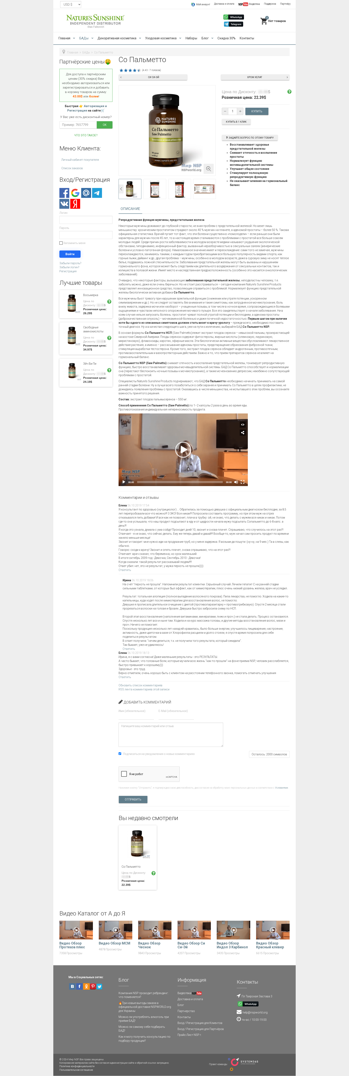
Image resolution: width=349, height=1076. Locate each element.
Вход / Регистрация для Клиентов (200, 1023)
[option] (130, 189)
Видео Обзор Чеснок (149, 945)
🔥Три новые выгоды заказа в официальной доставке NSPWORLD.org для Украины (145, 1006)
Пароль (64, 228)
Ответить (125, 570)
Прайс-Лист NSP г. (190, 1034)
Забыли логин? (69, 267)
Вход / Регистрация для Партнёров (201, 1029)
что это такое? (86, 135)
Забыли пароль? (70, 263)
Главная (64, 38)
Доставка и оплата (224, 3)
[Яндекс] (75, 204)
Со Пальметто (131, 866)
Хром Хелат (254, 77)
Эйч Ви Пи (89, 363)
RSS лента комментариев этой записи (144, 689)
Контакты (247, 38)
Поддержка (270, 3)
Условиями (281, 787)
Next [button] (213, 188)
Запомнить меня (74, 243)
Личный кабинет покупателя (80, 159)
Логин (63, 212)
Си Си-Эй (153, 77)
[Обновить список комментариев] (160, 497)
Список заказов (72, 168)
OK (104, 124)
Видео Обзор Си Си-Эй (191, 945)
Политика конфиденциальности (77, 1066)
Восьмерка (90, 295)
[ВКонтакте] (64, 204)
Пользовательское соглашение (76, 1070)
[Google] (75, 193)
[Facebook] (64, 193)
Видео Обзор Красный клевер (270, 945)
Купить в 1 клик (236, 121)
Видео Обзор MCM (114, 943)
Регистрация (68, 271)
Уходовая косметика (161, 38)
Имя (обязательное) (132, 711)
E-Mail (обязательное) (173, 711)
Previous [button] (121, 188)
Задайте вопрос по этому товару (251, 137)
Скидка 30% (226, 38)
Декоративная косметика (117, 38)
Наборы (191, 38)
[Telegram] (97, 193)
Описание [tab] (130, 209)
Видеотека (185, 993)
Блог (205, 38)
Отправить (133, 799)
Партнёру (285, 3)
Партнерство (186, 1011)
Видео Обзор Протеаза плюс (72, 945)
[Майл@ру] (86, 193)
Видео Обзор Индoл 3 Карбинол (232, 945)
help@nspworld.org (255, 1012)
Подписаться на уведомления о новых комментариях (159, 754)
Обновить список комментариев (140, 685)
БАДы (84, 38)
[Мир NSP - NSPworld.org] (96, 20)
